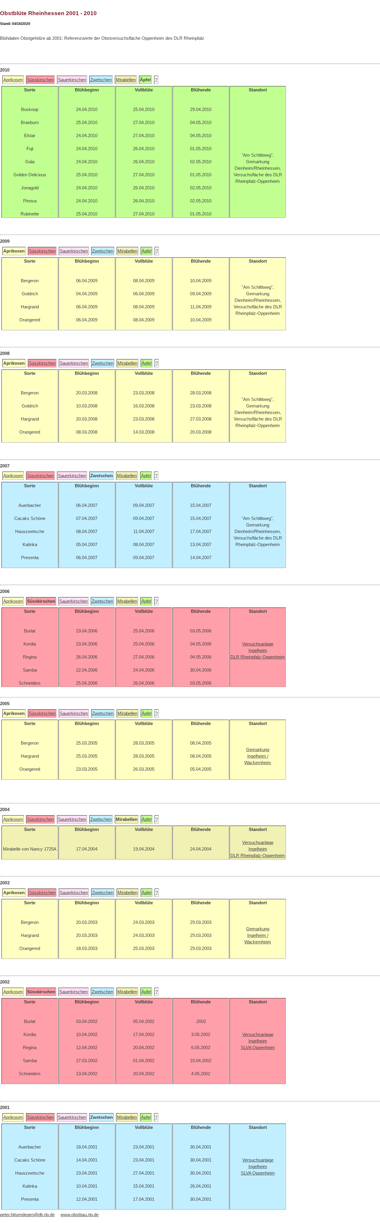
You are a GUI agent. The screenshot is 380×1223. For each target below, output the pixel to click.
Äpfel (146, 251)
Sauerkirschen (72, 79)
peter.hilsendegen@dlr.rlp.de (27, 1214)
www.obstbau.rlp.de (80, 1214)
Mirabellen (126, 79)
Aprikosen (13, 79)
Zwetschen (101, 79)
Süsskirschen (40, 79)
